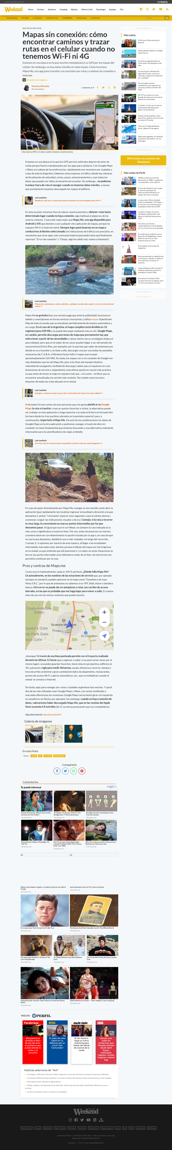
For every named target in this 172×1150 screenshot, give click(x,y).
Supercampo (107, 1128)
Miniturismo (82, 18)
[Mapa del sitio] (101, 1120)
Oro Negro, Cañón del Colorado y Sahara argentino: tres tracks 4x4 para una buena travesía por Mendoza (68, 1074)
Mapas (33, 756)
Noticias (47, 1128)
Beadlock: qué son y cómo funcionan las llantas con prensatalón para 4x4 (67, 200)
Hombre (82, 1128)
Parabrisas (93, 1128)
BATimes (152, 1128)
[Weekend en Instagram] (70, 1120)
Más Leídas (130, 35)
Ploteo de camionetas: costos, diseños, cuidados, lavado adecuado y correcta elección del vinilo (74, 305)
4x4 (40, 756)
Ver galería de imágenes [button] (36, 80)
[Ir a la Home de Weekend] (86, 1111)
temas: (26, 756)
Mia (131, 1128)
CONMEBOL (67, 18)
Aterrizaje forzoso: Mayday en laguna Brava (44, 1082)
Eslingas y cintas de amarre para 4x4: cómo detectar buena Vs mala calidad (67, 393)
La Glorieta (95, 18)
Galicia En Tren (52, 18)
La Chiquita (37, 18)
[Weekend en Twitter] (82, 1120)
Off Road (47, 756)
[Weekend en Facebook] (76, 1120)
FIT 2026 (25, 18)
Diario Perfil (27, 1128)
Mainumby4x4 (59, 756)
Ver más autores (37, 89)
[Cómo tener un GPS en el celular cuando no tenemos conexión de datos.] (34, 733)
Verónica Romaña (40, 86)
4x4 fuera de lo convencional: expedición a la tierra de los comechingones (67, 443)
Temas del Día (12, 18)
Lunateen (140, 1128)
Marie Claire (60, 1128)
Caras (37, 1128)
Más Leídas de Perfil (134, 172)
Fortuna (72, 1128)
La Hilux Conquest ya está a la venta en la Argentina (47, 1092)
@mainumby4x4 (52, 714)
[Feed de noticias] (94, 1120)
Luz (124, 1128)
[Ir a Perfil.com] (162, 2)
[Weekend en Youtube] (89, 1120)
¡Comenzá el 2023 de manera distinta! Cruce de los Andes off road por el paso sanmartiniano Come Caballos (69, 1078)
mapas (94, 319)
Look (117, 1128)
